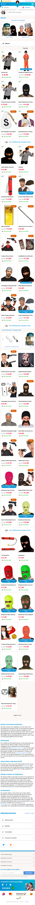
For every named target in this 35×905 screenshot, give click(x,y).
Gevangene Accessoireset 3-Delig (10, 401)
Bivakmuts (21, 555)
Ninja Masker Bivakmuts (25, 285)
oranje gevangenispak (22, 753)
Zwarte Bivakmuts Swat (25, 401)
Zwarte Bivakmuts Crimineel (26, 102)
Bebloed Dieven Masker (24, 371)
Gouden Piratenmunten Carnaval (10, 644)
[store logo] (17, 2)
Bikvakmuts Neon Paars (8, 490)
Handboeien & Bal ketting (12, 346)
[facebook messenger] (4, 845)
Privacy (21, 901)
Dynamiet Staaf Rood (7, 196)
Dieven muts (25, 37)
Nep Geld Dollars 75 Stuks (25, 131)
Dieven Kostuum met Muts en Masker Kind (13, 102)
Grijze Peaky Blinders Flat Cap (26, 315)
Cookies (27, 901)
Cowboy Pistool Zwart (7, 256)
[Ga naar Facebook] (6, 885)
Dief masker (9, 37)
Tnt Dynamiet (5, 555)
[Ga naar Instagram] (2, 885)
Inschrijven (28, 873)
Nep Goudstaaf (5, 226)
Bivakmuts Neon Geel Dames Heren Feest (12, 614)
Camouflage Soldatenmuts (26, 674)
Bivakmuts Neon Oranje (25, 644)
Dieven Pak (4, 72)
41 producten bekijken (18, 20)
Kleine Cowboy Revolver (7, 315)
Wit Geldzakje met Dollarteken (9, 131)
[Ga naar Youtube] (10, 885)
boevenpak (26, 765)
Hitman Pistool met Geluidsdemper (11, 371)
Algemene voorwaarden (12, 901)
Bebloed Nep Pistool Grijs (25, 490)
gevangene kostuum (17, 748)
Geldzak (20, 167)
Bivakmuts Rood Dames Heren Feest (11, 585)
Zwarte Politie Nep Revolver (8, 460)
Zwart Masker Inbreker (7, 167)
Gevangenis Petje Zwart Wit (8, 285)
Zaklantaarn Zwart (23, 460)
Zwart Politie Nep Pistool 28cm (9, 520)
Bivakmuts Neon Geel (24, 520)
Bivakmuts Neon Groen (7, 674)
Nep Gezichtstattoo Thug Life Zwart (11, 703)
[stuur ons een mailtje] (11, 845)
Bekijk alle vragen (29, 813)
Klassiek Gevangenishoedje (9, 431)
